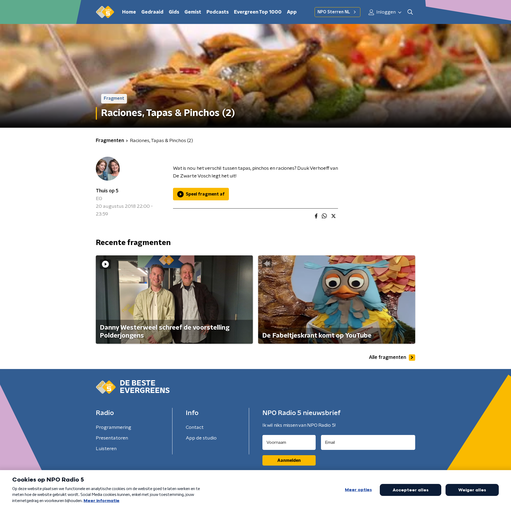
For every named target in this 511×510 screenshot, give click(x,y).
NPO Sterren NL (334, 12)
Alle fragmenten (387, 357)
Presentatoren (112, 438)
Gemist (192, 12)
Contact (195, 427)
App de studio (201, 438)
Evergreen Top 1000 (258, 12)
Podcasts (218, 12)
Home (129, 12)
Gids (174, 12)
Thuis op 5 (107, 191)
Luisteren (106, 448)
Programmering (113, 427)
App (292, 12)
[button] (410, 12)
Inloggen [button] (385, 12)
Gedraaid (152, 12)
